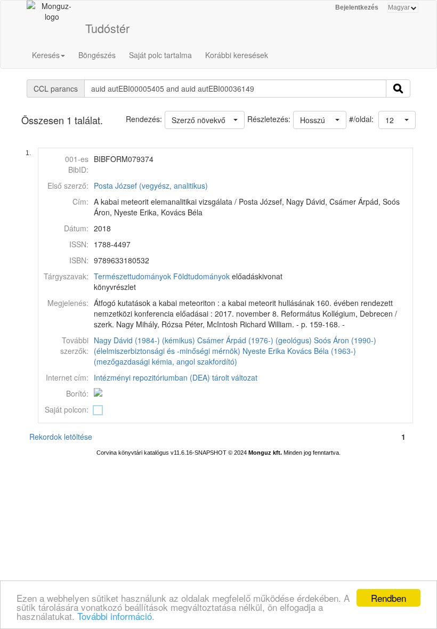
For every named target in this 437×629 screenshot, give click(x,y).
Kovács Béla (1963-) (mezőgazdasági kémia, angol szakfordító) (225, 356)
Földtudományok (201, 276)
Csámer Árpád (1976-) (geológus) (254, 340)
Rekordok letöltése (60, 436)
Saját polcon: (66, 409)
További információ (114, 616)
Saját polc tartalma (160, 55)
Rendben (388, 597)
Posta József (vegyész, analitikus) (151, 185)
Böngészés (97, 55)
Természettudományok (132, 276)
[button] (397, 120)
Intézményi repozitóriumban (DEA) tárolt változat (175, 377)
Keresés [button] (46, 55)
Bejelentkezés (356, 7)
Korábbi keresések (236, 55)
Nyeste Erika (263, 350)
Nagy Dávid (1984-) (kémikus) (144, 340)
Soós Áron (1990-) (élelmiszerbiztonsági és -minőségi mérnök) (235, 345)
